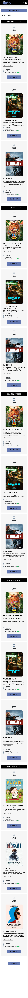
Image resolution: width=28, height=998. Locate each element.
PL (23, 2)
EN (26, 2)
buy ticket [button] (14, 77)
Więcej (14, 963)
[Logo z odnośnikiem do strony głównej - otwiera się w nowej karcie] (7, 3)
